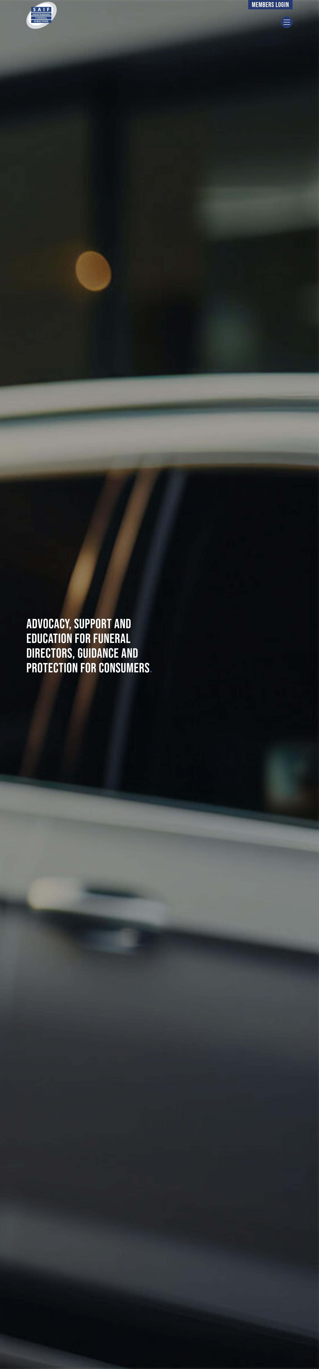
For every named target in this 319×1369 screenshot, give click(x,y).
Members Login (270, 4)
